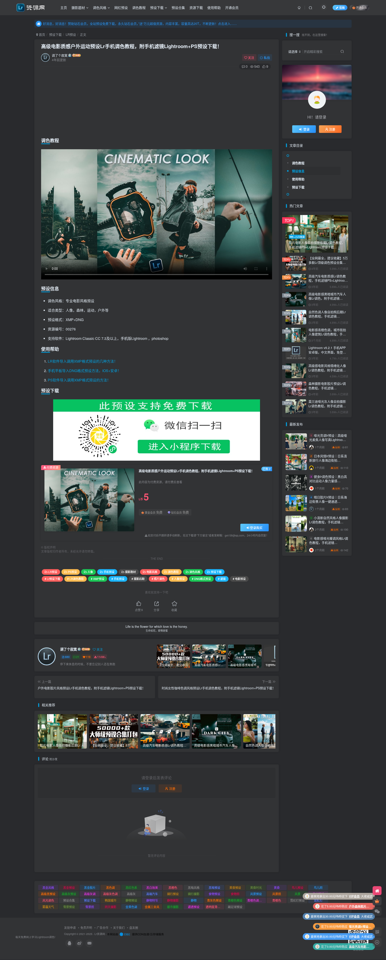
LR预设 (71, 34)
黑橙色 (172, 887)
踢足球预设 (235, 907)
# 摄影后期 (138, 579)
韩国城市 (110, 900)
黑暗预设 (214, 887)
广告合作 (102, 927)
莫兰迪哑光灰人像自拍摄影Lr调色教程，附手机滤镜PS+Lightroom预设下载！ (327, 405)
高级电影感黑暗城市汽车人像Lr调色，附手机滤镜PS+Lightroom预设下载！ (327, 298)
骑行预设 (173, 894)
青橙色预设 (235, 900)
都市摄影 (173, 907)
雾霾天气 (48, 907)
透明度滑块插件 (215, 907)
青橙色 (276, 900)
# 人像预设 (178, 579)
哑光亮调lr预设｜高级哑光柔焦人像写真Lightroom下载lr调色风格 (328, 439)
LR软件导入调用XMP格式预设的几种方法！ (82, 361)
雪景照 (89, 907)
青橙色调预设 (256, 900)
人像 (90, 572)
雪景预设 (69, 907)
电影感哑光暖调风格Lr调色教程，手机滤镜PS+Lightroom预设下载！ (328, 542)
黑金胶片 (90, 887)
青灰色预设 (214, 900)
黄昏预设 (235, 887)
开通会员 (232, 7)
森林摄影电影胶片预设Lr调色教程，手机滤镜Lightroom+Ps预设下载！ (327, 387)
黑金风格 (48, 887)
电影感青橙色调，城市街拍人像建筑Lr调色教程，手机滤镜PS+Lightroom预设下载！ (327, 336)
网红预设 (121, 7)
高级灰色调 (110, 894)
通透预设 (193, 907)
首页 (41, 34)
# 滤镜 (222, 579)
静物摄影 (173, 900)
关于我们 (119, 927)
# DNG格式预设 (201, 579)
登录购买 (256, 527)
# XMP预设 (97, 579)
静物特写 (152, 900)
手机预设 (109, 572)
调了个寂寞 (59, 55)
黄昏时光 (256, 887)
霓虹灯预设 (297, 900)
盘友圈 (133, 927)
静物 (194, 900)
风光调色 (48, 900)
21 (77, 657)
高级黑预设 (48, 894)
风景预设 (256, 894)
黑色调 (110, 887)
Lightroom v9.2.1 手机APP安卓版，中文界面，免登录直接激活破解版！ (327, 352)
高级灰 (131, 894)
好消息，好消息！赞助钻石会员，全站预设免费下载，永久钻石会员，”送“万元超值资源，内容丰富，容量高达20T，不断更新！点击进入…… (140, 23)
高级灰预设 (69, 894)
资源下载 (196, 7)
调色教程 (139, 7)
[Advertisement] (156, 102)
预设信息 (298, 171)
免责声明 (86, 927)
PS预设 (72, 572)
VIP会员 (354, 906)
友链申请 (70, 927)
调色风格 (99, 7)
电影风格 (152, 572)
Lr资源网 (99, 934)
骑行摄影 (193, 894)
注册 (172, 788)
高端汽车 (152, 894)
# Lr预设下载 (52, 579)
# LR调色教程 (75, 579)
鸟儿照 (318, 887)
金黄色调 (131, 907)
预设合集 (178, 7)
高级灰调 (90, 894)
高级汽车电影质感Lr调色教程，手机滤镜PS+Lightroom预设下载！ (327, 280)
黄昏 (277, 887)
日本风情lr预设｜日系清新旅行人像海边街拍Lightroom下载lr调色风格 (328, 460)
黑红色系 (131, 887)
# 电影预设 (239, 579)
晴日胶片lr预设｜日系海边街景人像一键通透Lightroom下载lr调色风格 (328, 501)
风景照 (276, 894)
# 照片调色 (158, 579)
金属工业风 (152, 907)
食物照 (235, 894)
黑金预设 (69, 887)
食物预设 (214, 894)
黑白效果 (152, 887)
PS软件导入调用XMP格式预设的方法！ (79, 380)
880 (67, 657)
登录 (146, 788)
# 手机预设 (117, 579)
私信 (267, 57)
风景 (297, 894)
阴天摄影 (110, 907)
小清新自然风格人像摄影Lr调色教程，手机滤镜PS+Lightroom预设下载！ (328, 522)
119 (88, 657)
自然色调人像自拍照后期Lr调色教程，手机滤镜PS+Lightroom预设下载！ (327, 316)
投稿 (342, 7)
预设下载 (157, 7)
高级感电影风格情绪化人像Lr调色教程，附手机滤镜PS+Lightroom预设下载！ (327, 370)
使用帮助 (214, 7)
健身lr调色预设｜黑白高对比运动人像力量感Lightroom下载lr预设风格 (328, 480)
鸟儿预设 (297, 887)
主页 (63, 7)
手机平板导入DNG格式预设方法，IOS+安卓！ (84, 370)
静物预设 (131, 900)
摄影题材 (78, 7)
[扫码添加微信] (377, 911)
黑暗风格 (193, 887)
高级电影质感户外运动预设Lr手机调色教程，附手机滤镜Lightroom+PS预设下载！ (131, 46)
